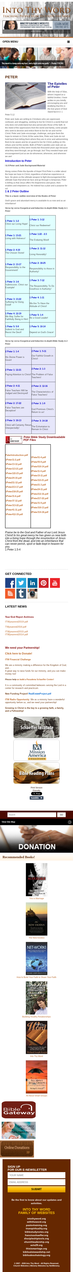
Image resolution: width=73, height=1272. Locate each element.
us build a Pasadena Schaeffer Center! (35, 679)
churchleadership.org (36, 1242)
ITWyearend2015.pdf (16, 631)
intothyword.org (36, 1218)
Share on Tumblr (36, 798)
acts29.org (36, 1245)
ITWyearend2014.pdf (16, 634)
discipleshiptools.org (36, 1238)
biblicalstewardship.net (36, 1252)
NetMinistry (54, 1266)
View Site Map (8, 822)
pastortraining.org (36, 1225)
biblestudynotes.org (36, 1231)
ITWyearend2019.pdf (16, 621)
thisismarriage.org (36, 1248)
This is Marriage (36, 898)
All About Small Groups (36, 1096)
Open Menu (10, 41)
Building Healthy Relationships (36, 1017)
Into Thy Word (36, 1056)
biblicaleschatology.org (36, 1255)
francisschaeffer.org (36, 1235)
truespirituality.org (36, 1228)
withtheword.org (36, 1221)
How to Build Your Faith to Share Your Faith (36, 977)
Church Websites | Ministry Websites (30, 1266)
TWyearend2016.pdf (15, 626)
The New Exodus (36, 938)
